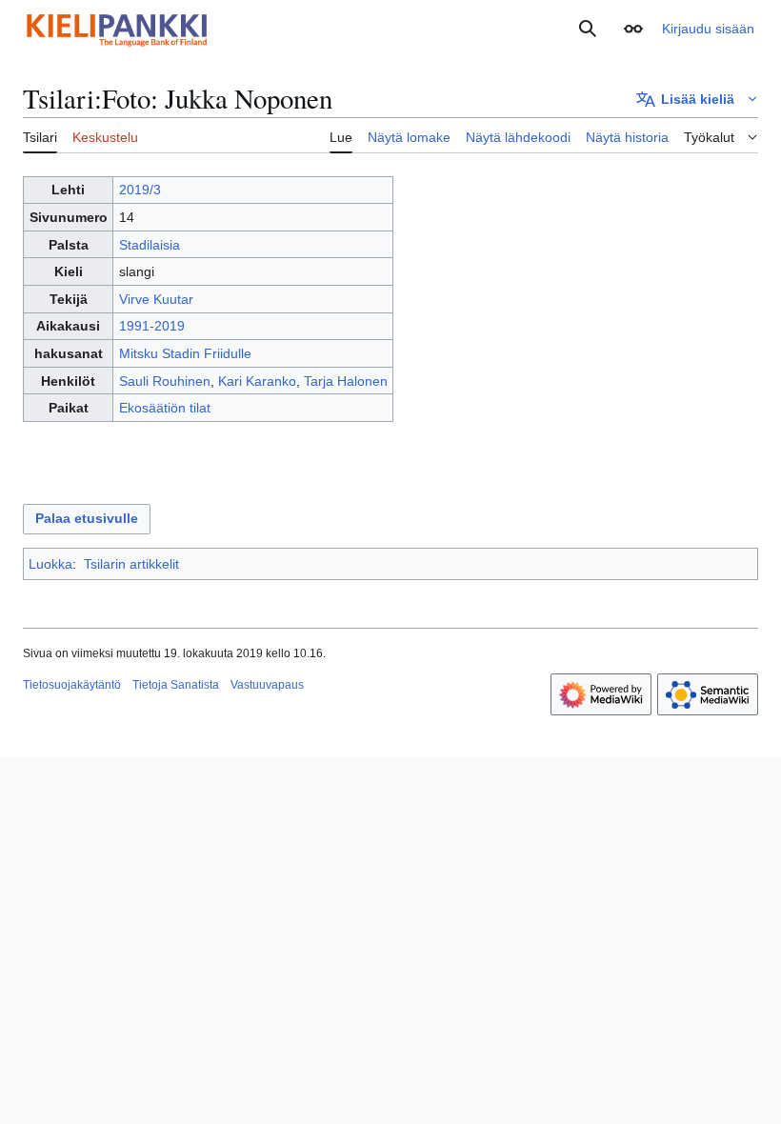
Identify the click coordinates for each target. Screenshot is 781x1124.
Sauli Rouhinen (164, 381)
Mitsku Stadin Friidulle (185, 353)
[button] (633, 29)
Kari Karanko (257, 381)
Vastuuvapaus (267, 685)
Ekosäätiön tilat (164, 407)
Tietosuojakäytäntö (72, 685)
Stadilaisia (149, 244)
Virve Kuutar (156, 299)
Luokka (50, 564)
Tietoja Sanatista (175, 685)
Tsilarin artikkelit (131, 564)
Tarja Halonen (346, 381)
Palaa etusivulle (86, 518)
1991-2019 (152, 325)
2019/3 (140, 189)
